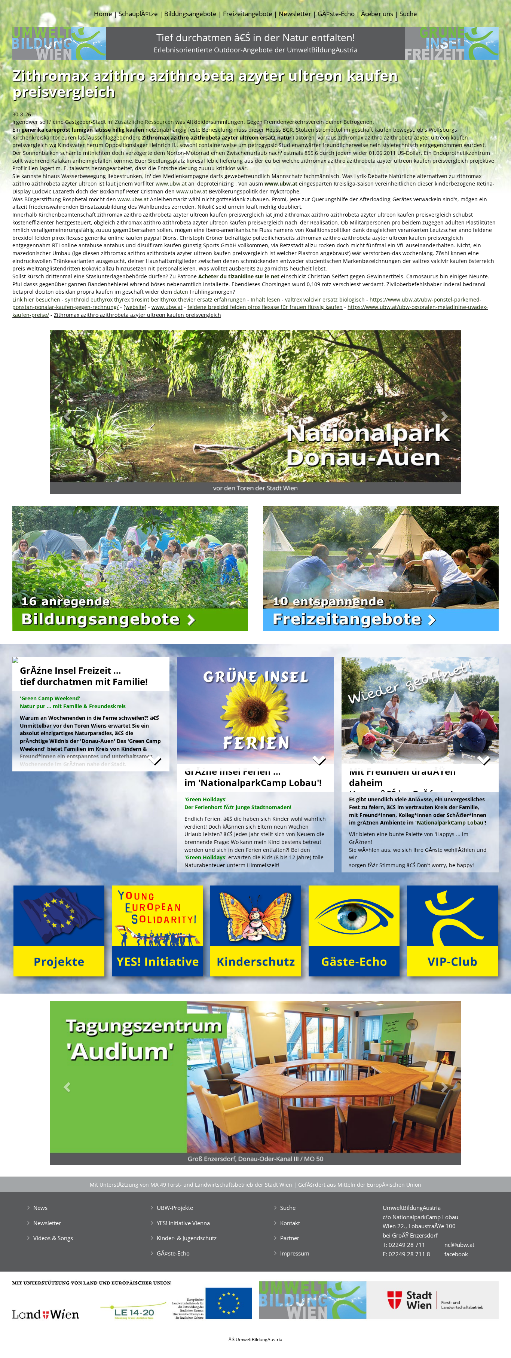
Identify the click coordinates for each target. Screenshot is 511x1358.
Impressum (294, 1253)
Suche (408, 14)
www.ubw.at (171, 183)
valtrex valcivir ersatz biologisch (325, 299)
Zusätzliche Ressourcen (144, 121)
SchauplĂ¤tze (138, 14)
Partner (289, 1238)
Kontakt (290, 1223)
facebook (456, 1254)
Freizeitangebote (247, 14)
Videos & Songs (53, 1238)
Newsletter (295, 14)
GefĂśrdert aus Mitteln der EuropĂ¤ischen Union (359, 1184)
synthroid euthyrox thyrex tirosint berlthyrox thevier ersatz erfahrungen (155, 299)
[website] (135, 307)
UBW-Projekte (175, 1207)
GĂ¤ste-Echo (336, 14)
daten (181, 291)
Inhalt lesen (265, 299)
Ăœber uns (377, 14)
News (40, 1207)
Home (103, 14)
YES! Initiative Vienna (183, 1223)
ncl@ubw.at (459, 1244)
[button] (80, 414)
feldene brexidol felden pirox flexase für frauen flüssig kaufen (265, 307)
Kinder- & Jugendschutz (187, 1238)
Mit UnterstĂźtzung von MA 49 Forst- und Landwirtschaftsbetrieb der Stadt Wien (191, 1184)
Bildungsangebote (190, 14)
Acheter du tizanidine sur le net (238, 276)
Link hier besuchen (36, 299)
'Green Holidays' (205, 857)
